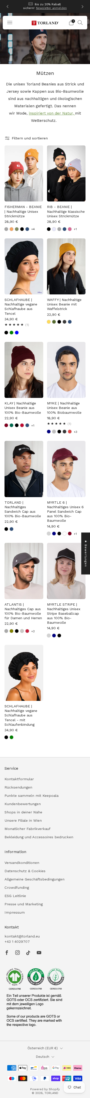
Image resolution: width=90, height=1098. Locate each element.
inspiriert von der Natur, (52, 113)
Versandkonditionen (21, 863)
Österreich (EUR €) (43, 1048)
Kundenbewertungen (22, 804)
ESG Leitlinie (15, 896)
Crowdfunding (16, 887)
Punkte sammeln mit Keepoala (31, 796)
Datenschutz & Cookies (25, 871)
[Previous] (7, 7)
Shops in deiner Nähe (23, 812)
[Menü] (9, 22)
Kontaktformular (19, 779)
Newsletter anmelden (51, 8)
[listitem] (45, 6)
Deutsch (42, 1057)
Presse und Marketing (23, 904)
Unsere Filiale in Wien (23, 820)
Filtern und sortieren (30, 138)
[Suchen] (80, 22)
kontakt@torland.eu (22, 936)
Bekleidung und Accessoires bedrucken (38, 837)
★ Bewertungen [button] (86, 553)
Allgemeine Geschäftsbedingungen (34, 879)
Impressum (14, 912)
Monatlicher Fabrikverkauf (27, 829)
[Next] (83, 7)
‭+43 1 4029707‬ (17, 941)
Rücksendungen (18, 787)
